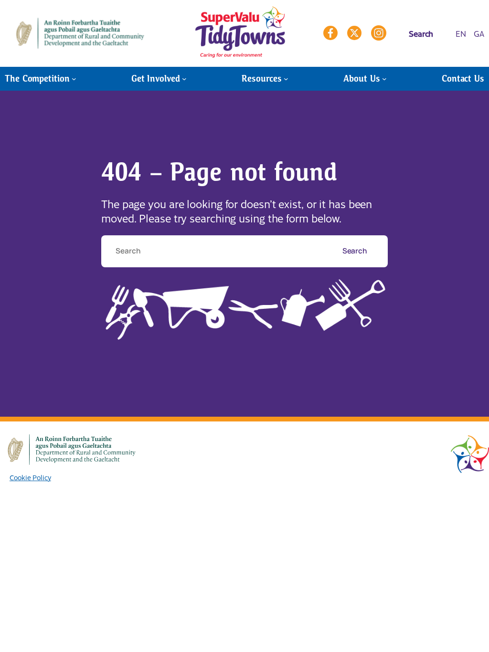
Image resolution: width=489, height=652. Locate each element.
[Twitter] (354, 33)
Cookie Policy (30, 477)
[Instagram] (378, 33)
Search (355, 251)
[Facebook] (330, 33)
